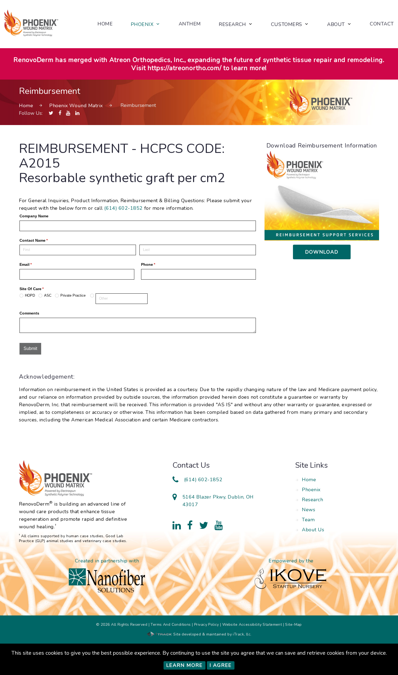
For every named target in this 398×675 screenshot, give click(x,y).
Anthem (190, 24)
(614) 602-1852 (123, 208)
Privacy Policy (206, 624)
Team (308, 519)
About (336, 25)
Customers (286, 25)
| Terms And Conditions (170, 624)
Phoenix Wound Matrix (76, 105)
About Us (313, 529)
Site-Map (293, 624)
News (308, 509)
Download (321, 252)
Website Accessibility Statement (252, 624)
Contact (382, 24)
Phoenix (142, 25)
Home (105, 24)
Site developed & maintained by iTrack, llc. (211, 634)
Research (232, 25)
